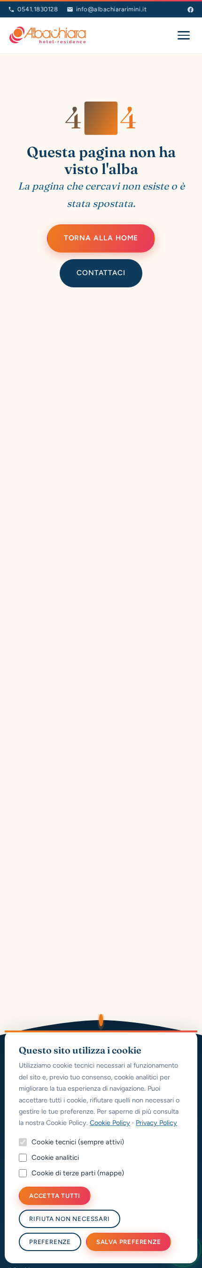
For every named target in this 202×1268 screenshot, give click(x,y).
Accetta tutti (54, 1195)
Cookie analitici (55, 1157)
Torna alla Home (101, 238)
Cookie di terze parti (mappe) (77, 1173)
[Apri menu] (183, 35)
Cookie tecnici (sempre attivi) (77, 1142)
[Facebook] (190, 9)
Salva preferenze (128, 1241)
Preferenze (50, 1241)
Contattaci (101, 273)
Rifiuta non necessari (69, 1218)
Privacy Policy (156, 1122)
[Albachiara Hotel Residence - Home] (47, 35)
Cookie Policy (110, 1122)
